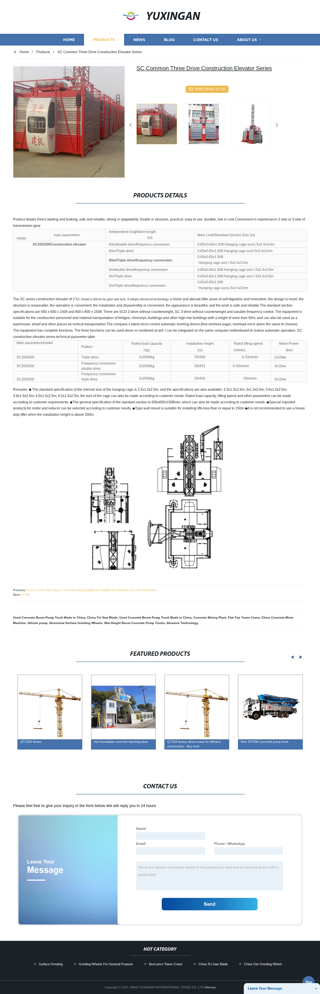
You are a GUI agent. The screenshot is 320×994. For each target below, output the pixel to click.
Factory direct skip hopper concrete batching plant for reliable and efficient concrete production (91, 590)
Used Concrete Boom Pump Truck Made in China (49, 617)
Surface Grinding (50, 964)
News (139, 40)
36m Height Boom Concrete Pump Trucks (134, 623)
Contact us (205, 40)
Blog (169, 40)
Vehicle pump (37, 623)
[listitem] (160, 123)
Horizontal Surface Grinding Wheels (75, 623)
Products (104, 40)
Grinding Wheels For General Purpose (106, 964)
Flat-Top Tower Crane (244, 617)
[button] (131, 125)
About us (247, 40)
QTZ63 (25, 594)
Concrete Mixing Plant (209, 617)
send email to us (210, 89)
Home (69, 40)
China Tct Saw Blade (102, 617)
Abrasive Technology (182, 623)
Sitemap (210, 987)
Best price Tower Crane (165, 964)
